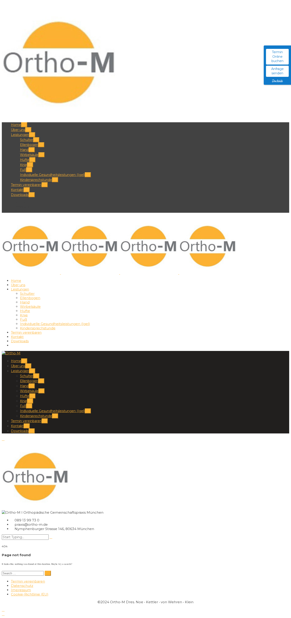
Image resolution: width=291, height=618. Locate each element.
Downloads (20, 195)
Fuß (23, 170)
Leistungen (20, 135)
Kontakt (17, 190)
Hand (24, 150)
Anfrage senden (277, 71)
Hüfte (24, 160)
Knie (23, 165)
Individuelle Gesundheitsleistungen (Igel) (52, 175)
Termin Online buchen (277, 56)
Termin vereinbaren (26, 185)
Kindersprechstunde (36, 180)
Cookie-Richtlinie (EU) (29, 594)
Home (16, 125)
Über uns (18, 130)
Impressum (21, 590)
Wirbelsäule (29, 155)
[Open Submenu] (24, 124)
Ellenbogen (29, 145)
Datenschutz (22, 585)
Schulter (26, 140)
